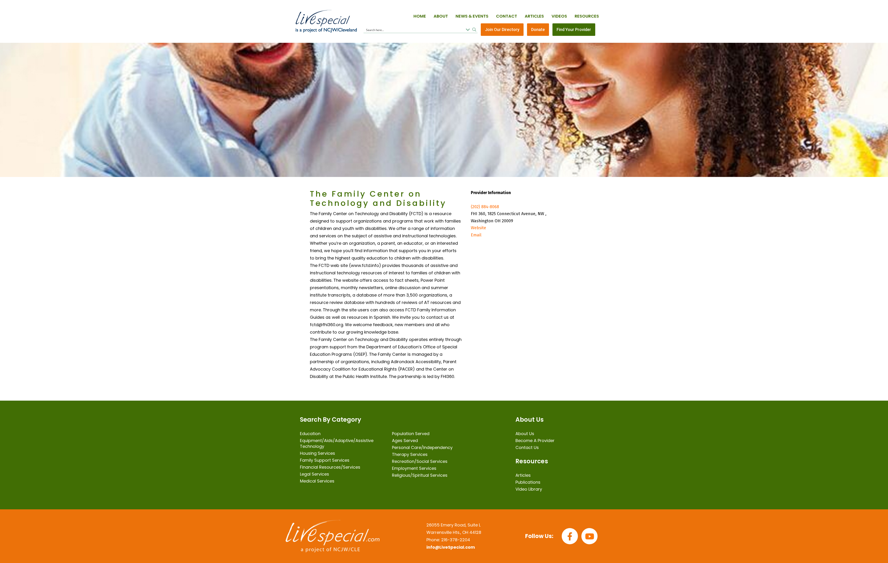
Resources (587, 16)
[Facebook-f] (570, 536)
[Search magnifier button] (474, 29)
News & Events (472, 16)
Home (419, 16)
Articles (534, 16)
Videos (559, 16)
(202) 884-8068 (485, 206)
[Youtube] (589, 536)
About (441, 16)
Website (478, 227)
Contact (506, 16)
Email (476, 235)
